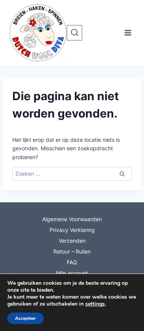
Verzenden (72, 240)
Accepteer (25, 318)
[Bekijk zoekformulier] (74, 32)
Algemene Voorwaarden (72, 219)
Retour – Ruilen (72, 251)
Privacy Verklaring (72, 230)
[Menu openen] (128, 33)
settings (95, 304)
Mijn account (72, 273)
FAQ (72, 262)
